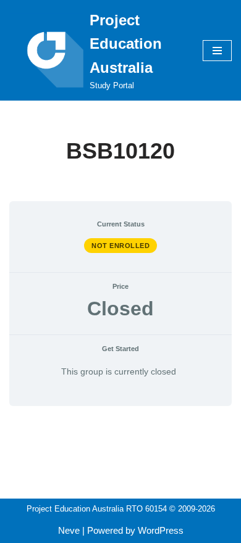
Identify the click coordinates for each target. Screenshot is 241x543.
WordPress (161, 530)
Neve (69, 530)
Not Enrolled (120, 245)
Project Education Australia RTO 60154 (97, 508)
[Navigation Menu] (217, 50)
